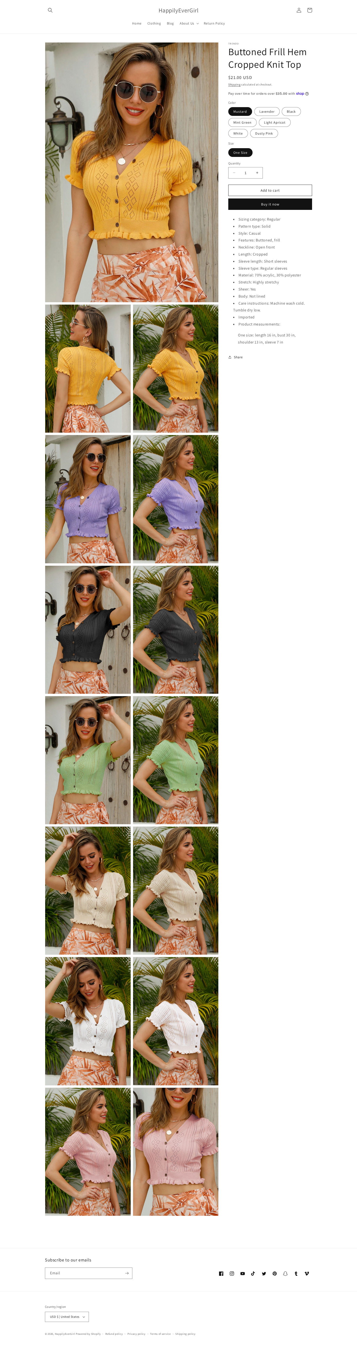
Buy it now (270, 204)
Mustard (240, 111)
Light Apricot (275, 122)
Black (291, 111)
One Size (240, 152)
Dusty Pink (264, 133)
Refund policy (114, 1334)
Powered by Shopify (88, 1334)
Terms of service (160, 1334)
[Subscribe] (126, 1273)
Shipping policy (185, 1334)
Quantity (234, 163)
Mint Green (242, 122)
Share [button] (238, 357)
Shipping (234, 84)
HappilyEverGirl (65, 1334)
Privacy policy (136, 1334)
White (238, 133)
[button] (50, 10)
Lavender (267, 111)
